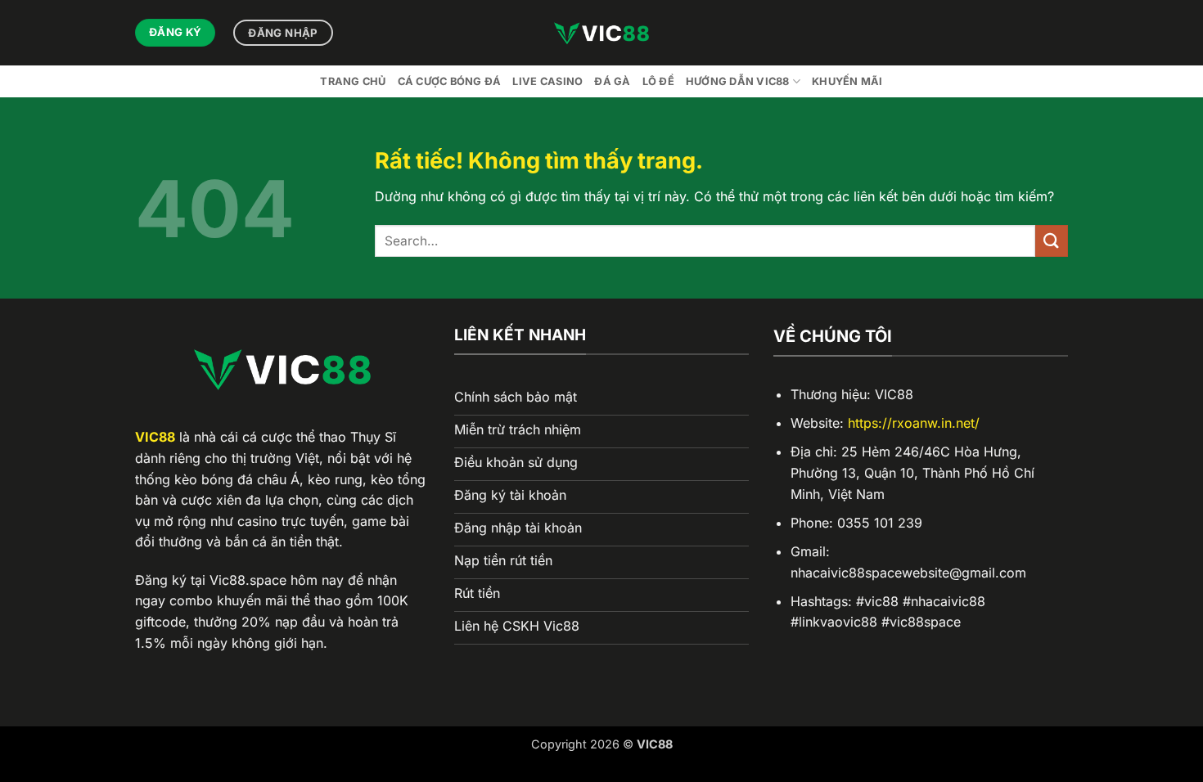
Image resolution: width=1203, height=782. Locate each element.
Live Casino (547, 81)
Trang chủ (352, 81)
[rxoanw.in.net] (601, 32)
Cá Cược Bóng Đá (450, 81)
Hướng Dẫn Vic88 (738, 81)
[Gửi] (1051, 241)
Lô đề (658, 81)
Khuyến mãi (847, 81)
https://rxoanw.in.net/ (914, 423)
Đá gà (612, 81)
